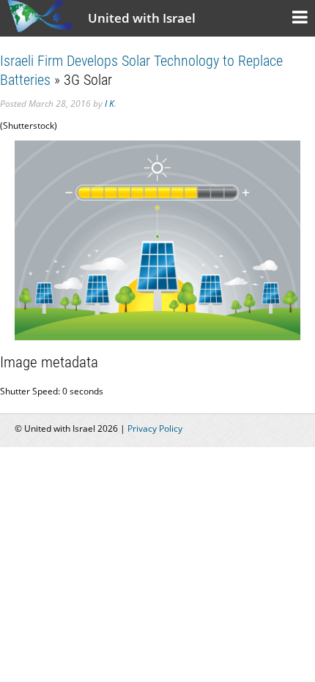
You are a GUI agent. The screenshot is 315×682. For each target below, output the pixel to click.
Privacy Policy (154, 428)
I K (109, 103)
